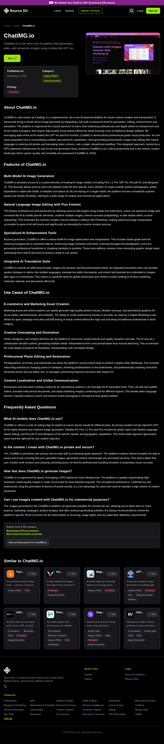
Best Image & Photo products (23, 530)
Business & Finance (57, 635)
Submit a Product (90, 10)
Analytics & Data (64, 700)
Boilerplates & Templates (42, 705)
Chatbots (139, 705)
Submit (88, 679)
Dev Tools (9, 714)
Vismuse (61, 572)
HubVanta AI (143, 612)
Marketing (28, 631)
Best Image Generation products (24, 534)
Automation (53, 644)
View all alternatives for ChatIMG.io (28, 542)
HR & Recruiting (117, 714)
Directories (35, 714)
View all (8, 718)
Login (140, 10)
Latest (57, 10)
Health (138, 714)
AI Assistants (54, 631)
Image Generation (52, 81)
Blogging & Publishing (15, 705)
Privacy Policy (132, 679)
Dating (112, 709)
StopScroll (102, 612)
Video (10, 635)
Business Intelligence (93, 705)
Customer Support (92, 709)
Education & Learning (93, 714)
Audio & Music (90, 700)
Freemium (13, 92)
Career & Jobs (116, 705)
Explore (70, 10)
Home (7, 25)
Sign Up (153, 10)
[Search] (132, 11)
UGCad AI (22, 612)
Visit (10, 58)
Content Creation (65, 709)
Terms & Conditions (135, 674)
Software (132, 599)
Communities (36, 709)
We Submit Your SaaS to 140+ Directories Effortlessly (84, 2)
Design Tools (94, 631)
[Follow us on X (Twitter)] (5, 686)
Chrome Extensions (14, 709)
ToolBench (22, 572)
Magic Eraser (104, 572)
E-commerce (14, 631)
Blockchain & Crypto (145, 700)
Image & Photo (50, 76)
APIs (130, 595)
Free (27, 590)
